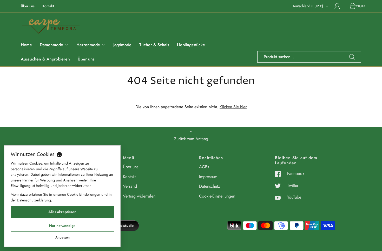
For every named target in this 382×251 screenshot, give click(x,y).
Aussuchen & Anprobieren (45, 59)
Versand (130, 186)
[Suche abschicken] (352, 57)
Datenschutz (209, 186)
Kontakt (48, 6)
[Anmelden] (340, 6)
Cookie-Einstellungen (217, 196)
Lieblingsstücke (191, 45)
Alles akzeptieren (62, 211)
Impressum (208, 177)
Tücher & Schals (154, 45)
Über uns (28, 6)
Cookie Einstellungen (83, 194)
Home (26, 45)
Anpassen (62, 237)
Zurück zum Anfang (191, 139)
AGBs (204, 167)
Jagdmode (122, 45)
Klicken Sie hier (233, 107)
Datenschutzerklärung (34, 200)
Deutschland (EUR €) (308, 6)
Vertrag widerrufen (139, 196)
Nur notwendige (62, 225)
